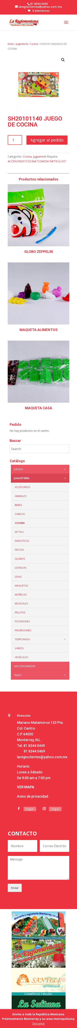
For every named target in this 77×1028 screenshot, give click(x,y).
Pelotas (20, 612)
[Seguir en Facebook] (19, 808)
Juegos (18, 469)
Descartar (38, 1023)
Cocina (34, 44)
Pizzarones (22, 621)
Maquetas (21, 585)
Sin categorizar (24, 666)
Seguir (30, 809)
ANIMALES (21, 496)
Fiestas (19, 550)
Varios (19, 648)
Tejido (18, 675)
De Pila (19, 532)
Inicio (11, 44)
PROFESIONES (23, 630)
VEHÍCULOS (21, 657)
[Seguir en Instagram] (44, 808)
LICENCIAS (21, 567)
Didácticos (22, 541)
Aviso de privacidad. (33, 796)
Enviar (15, 888)
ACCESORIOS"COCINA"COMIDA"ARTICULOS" (37, 161)
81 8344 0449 (34, 745)
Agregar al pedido (47, 140)
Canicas (20, 514)
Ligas (18, 576)
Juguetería (22, 44)
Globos (20, 558)
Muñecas (21, 594)
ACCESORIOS (22, 487)
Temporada (22, 639)
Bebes (18, 505)
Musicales (21, 603)
